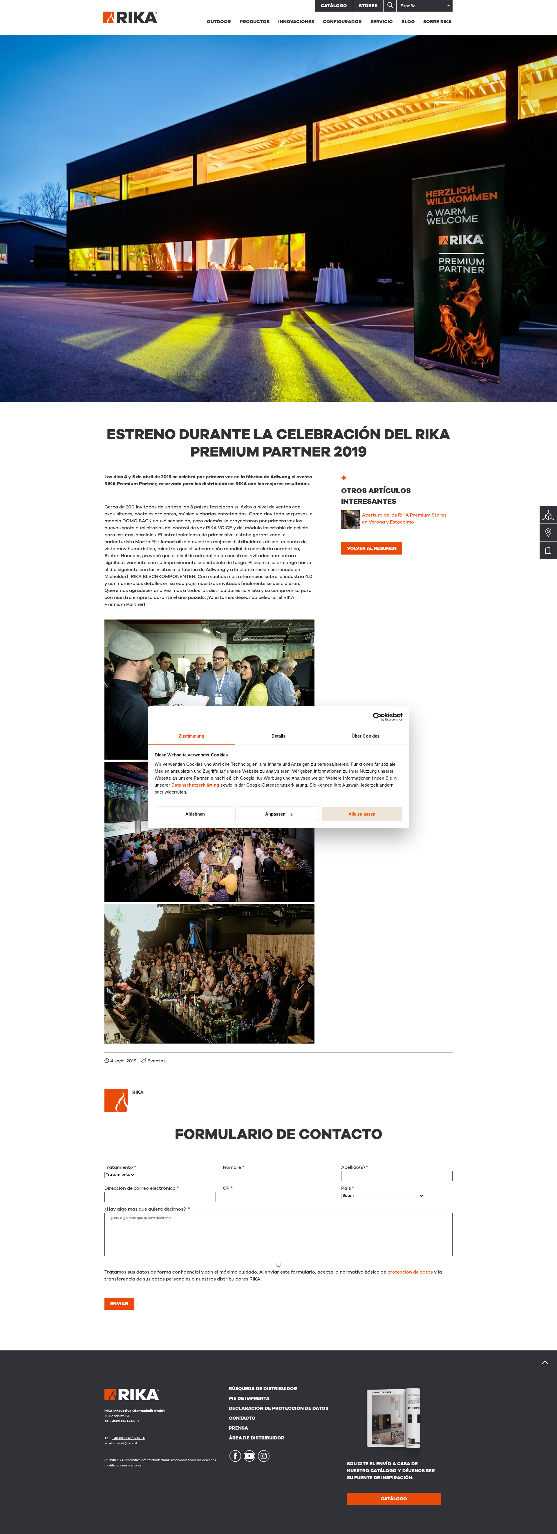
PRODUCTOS (255, 22)
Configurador (342, 22)
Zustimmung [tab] (192, 735)
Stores (368, 6)
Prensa (238, 1428)
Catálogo (334, 6)
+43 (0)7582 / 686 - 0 (128, 1438)
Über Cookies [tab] (365, 735)
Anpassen (275, 814)
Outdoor (219, 22)
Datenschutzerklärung (195, 784)
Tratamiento (120, 1167)
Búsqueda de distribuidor (263, 1389)
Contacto (242, 1418)
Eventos (156, 1061)
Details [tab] (279, 735)
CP (228, 1188)
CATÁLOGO (394, 1499)
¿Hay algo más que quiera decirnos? (147, 1209)
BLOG (408, 22)
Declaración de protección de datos (278, 1408)
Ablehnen (195, 814)
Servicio (381, 22)
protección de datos (410, 1272)
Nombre (233, 1167)
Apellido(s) (354, 1167)
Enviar (119, 1304)
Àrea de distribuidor (256, 1438)
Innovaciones (296, 22)
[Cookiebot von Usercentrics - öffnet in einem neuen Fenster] (377, 717)
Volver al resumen (372, 548)
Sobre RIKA (437, 22)
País (347, 1188)
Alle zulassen (361, 814)
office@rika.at (125, 1443)
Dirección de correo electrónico (141, 1188)
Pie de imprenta (249, 1398)
